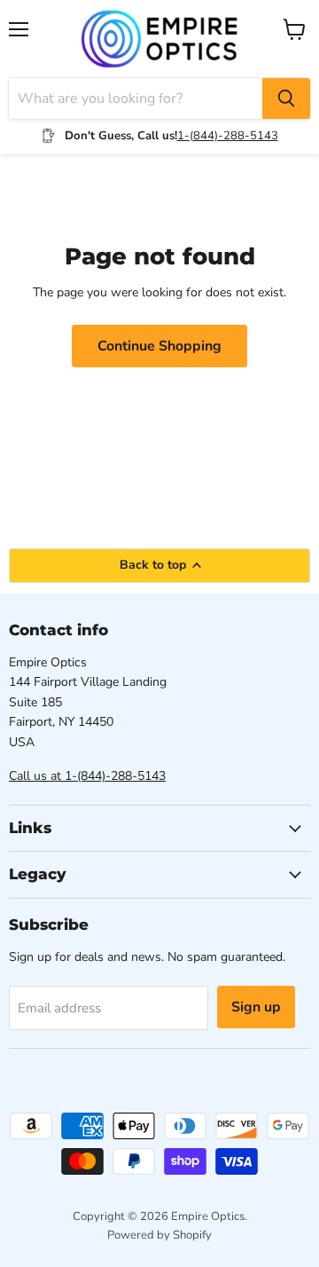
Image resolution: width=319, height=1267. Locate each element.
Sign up (256, 1007)
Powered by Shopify (159, 1235)
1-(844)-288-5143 (227, 136)
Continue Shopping (159, 346)
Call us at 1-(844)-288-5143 (87, 775)
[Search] (286, 98)
